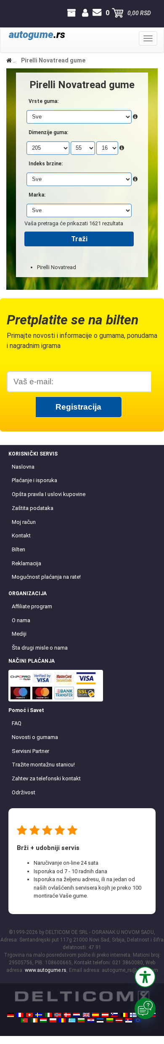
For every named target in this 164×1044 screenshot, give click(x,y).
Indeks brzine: (46, 164)
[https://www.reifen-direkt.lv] (119, 1020)
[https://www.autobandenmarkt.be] (124, 1015)
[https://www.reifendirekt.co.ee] (100, 1020)
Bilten (18, 549)
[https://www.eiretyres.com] (34, 1020)
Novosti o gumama (35, 737)
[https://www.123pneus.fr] (19, 1015)
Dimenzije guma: (48, 132)
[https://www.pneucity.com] (24, 1020)
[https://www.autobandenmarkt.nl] (76, 1015)
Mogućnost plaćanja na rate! (46, 577)
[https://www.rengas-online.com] (133, 1015)
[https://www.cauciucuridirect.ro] (62, 1020)
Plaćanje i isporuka (34, 480)
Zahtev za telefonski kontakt (46, 778)
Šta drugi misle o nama (40, 648)
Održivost (23, 792)
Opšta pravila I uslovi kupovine (48, 494)
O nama (21, 620)
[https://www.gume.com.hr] (90, 1020)
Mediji (19, 634)
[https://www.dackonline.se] (38, 1015)
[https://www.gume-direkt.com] (114, 1015)
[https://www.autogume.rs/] (128, 1020)
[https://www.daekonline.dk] (67, 1015)
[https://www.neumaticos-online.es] (95, 1015)
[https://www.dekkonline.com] (57, 1015)
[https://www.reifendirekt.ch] (29, 1015)
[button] (145, 976)
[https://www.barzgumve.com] (81, 1020)
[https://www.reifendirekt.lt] (109, 1020)
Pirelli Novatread (56, 267)
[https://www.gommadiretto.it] (48, 1015)
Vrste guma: (43, 101)
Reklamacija (26, 563)
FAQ (16, 723)
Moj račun (24, 522)
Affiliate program (32, 606)
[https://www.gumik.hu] (43, 1020)
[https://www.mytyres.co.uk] (86, 1015)
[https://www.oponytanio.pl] (53, 1020)
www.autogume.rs (45, 970)
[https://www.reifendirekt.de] (10, 1015)
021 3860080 (14, 13)
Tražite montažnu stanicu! (43, 764)
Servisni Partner (30, 751)
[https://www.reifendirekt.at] (105, 1015)
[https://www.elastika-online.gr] (72, 1020)
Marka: (37, 195)
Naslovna (23, 467)
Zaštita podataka (32, 508)
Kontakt (21, 535)
